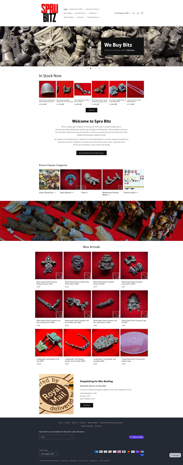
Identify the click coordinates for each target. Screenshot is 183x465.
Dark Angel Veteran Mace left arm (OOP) (81, 101)
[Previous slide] (83, 68)
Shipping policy (93, 460)
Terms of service (83, 460)
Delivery (67, 423)
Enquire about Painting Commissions (111, 423)
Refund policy (73, 460)
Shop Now (86, 405)
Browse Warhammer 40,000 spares (91, 153)
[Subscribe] (71, 437)
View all (91, 110)
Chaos (83, 192)
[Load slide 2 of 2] (90, 68)
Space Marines (66, 192)
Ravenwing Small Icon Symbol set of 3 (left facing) (65, 101)
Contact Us (82, 423)
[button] (77, 9)
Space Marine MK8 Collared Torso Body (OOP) (117, 101)
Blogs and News (93, 423)
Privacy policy (64, 460)
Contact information (104, 460)
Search (61, 423)
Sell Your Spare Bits (87, 426)
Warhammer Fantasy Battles (110, 193)
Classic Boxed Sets (46, 192)
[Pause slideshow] (100, 68)
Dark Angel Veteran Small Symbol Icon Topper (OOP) (99, 101)
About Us (75, 423)
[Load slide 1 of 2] (87, 68)
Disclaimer (98, 426)
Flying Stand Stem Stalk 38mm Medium (134, 101)
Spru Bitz (46, 460)
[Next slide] (95, 68)
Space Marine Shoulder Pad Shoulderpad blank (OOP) (47, 101)
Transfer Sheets (130, 192)
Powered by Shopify (54, 460)
